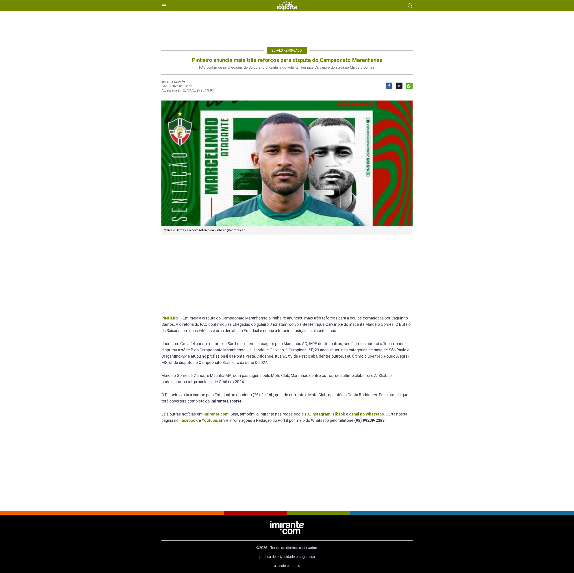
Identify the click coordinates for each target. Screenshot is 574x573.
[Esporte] (287, 5)
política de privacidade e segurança (287, 557)
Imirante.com (216, 414)
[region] (287, 26)
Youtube (209, 420)
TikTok (338, 414)
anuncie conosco (287, 566)
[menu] (164, 5)
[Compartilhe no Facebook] (389, 86)
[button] (287, 163)
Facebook (188, 420)
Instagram (320, 414)
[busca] (410, 5)
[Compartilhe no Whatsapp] (409, 86)
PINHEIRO (170, 318)
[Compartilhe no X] (399, 86)
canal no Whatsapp (366, 414)
